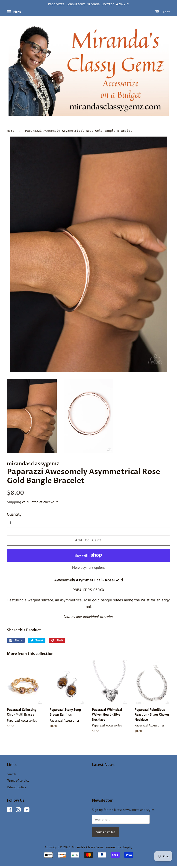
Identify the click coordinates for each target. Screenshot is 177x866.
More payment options (88, 567)
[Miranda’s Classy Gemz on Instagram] (18, 810)
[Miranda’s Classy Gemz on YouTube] (27, 810)
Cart (165, 12)
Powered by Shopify (118, 847)
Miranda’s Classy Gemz (87, 847)
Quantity (14, 514)
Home (10, 130)
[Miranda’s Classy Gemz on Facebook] (9, 810)
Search (11, 774)
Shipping (14, 502)
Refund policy (16, 787)
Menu (16, 12)
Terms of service (18, 780)
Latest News (103, 764)
